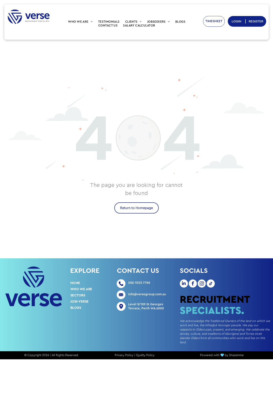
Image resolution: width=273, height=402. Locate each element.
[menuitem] (80, 22)
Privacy (119, 355)
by (226, 355)
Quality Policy (145, 355)
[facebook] (193, 284)
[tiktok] (211, 284)
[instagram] (202, 284)
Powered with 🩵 (212, 355)
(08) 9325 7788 (139, 282)
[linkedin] (184, 284)
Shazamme (236, 355)
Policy (129, 355)
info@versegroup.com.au (147, 294)
